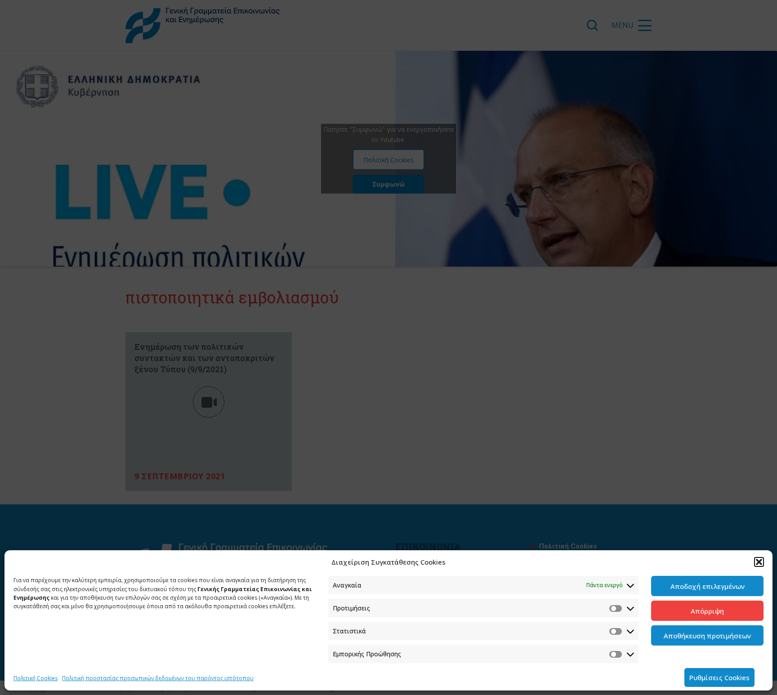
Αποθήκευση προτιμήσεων (707, 635)
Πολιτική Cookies (35, 678)
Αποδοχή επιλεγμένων (707, 586)
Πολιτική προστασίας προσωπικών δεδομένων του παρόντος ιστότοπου (158, 678)
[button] (759, 561)
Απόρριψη (707, 610)
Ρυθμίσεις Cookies (719, 677)
